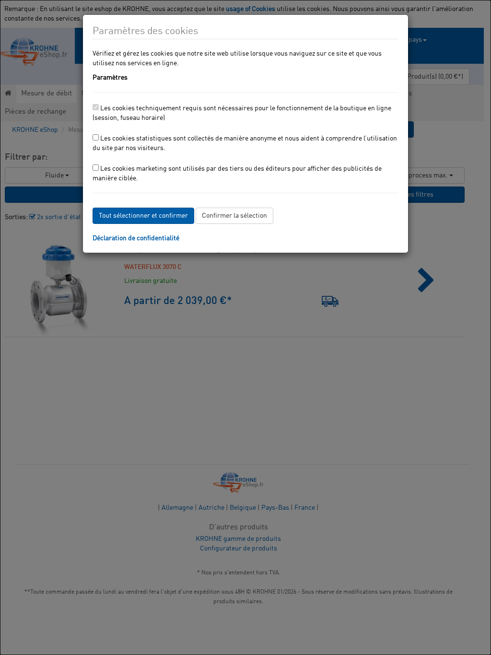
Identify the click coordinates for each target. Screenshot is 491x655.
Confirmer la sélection (234, 215)
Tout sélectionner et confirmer (143, 215)
